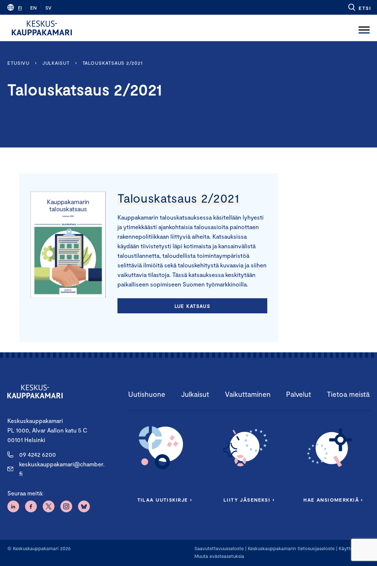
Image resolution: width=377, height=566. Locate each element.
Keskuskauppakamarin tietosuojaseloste (290, 548)
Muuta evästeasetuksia (219, 556)
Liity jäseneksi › (248, 500)
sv (48, 8)
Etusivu (18, 63)
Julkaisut (56, 63)
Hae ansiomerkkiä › (333, 500)
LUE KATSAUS (193, 306)
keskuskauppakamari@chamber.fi (62, 468)
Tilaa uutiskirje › (164, 500)
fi (20, 8)
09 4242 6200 (37, 454)
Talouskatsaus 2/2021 (112, 63)
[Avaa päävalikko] (364, 27)
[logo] (42, 28)
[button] (359, 7)
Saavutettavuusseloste (219, 548)
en (33, 8)
